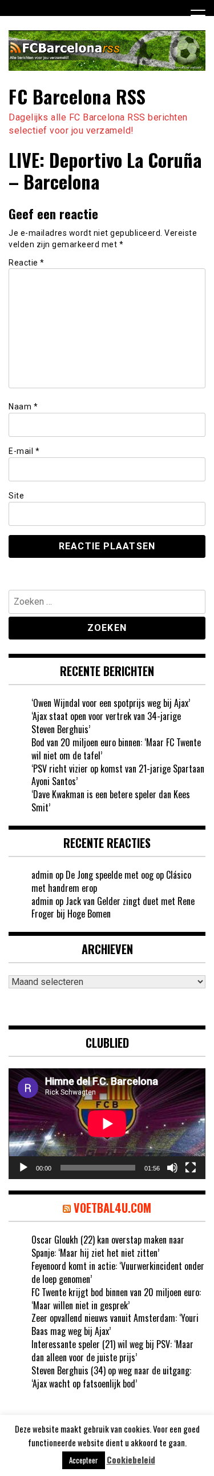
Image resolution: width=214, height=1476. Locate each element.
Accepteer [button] (83, 1460)
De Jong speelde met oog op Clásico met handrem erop (111, 881)
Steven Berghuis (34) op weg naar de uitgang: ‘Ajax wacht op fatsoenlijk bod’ (111, 1377)
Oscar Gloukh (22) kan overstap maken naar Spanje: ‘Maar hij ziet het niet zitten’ (107, 1246)
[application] (107, 1123)
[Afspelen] (23, 1167)
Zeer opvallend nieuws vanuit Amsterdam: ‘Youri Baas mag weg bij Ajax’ (115, 1324)
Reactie (27, 262)
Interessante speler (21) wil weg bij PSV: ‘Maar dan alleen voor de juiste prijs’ (112, 1350)
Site (16, 495)
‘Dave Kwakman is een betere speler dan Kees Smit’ (110, 800)
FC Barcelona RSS (77, 96)
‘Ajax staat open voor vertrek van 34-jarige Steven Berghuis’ (106, 722)
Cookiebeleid (131, 1460)
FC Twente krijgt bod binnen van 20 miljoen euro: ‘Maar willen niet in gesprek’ (116, 1298)
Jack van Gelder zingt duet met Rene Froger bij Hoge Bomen (113, 907)
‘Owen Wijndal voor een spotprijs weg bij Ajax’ (110, 703)
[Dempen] (172, 1167)
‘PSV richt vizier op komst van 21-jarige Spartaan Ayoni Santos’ (117, 775)
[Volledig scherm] (190, 1167)
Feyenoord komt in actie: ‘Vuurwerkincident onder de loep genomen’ (117, 1272)
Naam (23, 406)
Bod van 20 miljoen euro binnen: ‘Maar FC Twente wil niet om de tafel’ (116, 748)
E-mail (24, 451)
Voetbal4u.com (112, 1207)
